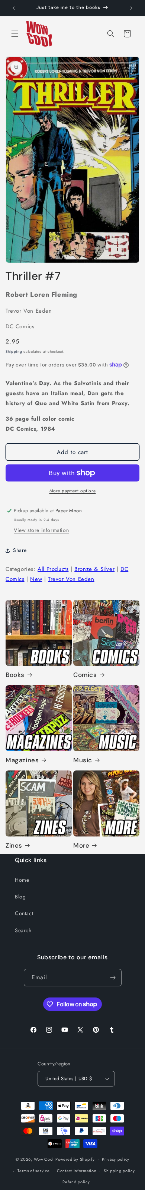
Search (23, 930)
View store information (41, 530)
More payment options (72, 490)
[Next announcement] (131, 8)
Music (82, 760)
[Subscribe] (113, 977)
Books (15, 675)
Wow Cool (44, 1159)
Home (22, 880)
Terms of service (33, 1171)
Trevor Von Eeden (71, 579)
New (36, 579)
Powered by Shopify (75, 1159)
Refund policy (76, 1182)
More (81, 845)
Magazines (22, 760)
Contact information (76, 1171)
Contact (24, 913)
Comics (85, 675)
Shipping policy (119, 1171)
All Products (53, 569)
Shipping (14, 351)
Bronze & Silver (94, 569)
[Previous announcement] (14, 8)
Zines (14, 845)
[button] (15, 34)
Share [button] (20, 550)
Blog (20, 896)
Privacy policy (115, 1159)
